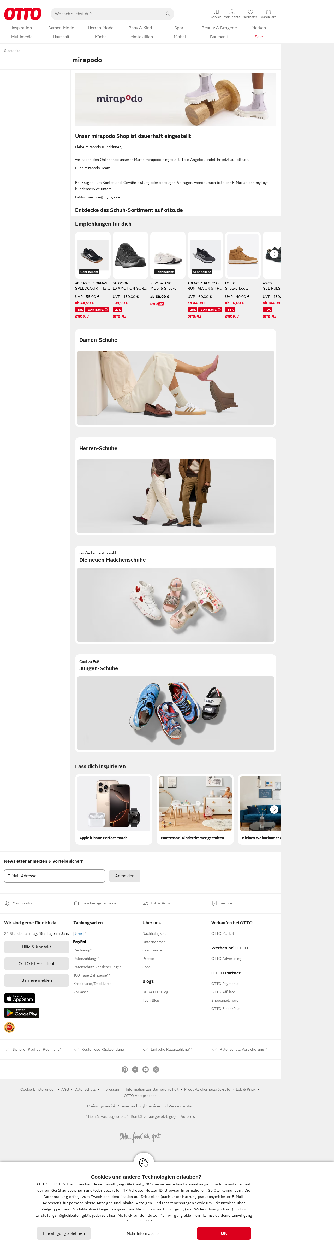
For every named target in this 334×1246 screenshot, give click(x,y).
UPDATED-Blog (155, 992)
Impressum (110, 1089)
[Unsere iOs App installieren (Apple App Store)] (19, 998)
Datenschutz (85, 1089)
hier (112, 1215)
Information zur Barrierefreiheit (152, 1089)
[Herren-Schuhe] (175, 486)
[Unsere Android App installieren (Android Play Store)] (21, 1013)
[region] (167, 1204)
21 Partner (65, 1184)
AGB (65, 1089)
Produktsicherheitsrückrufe (207, 1089)
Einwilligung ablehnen (64, 1233)
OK (224, 1233)
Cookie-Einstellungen (38, 1089)
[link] (9, 1027)
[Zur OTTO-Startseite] (22, 14)
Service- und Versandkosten (170, 1106)
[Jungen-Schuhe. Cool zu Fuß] (175, 703)
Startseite (12, 51)
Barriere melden (36, 980)
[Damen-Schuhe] (175, 378)
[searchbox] (106, 14)
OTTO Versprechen (140, 1096)
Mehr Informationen (144, 1233)
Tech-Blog (150, 1000)
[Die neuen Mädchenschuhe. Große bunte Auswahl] (175, 595)
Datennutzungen (197, 1184)
